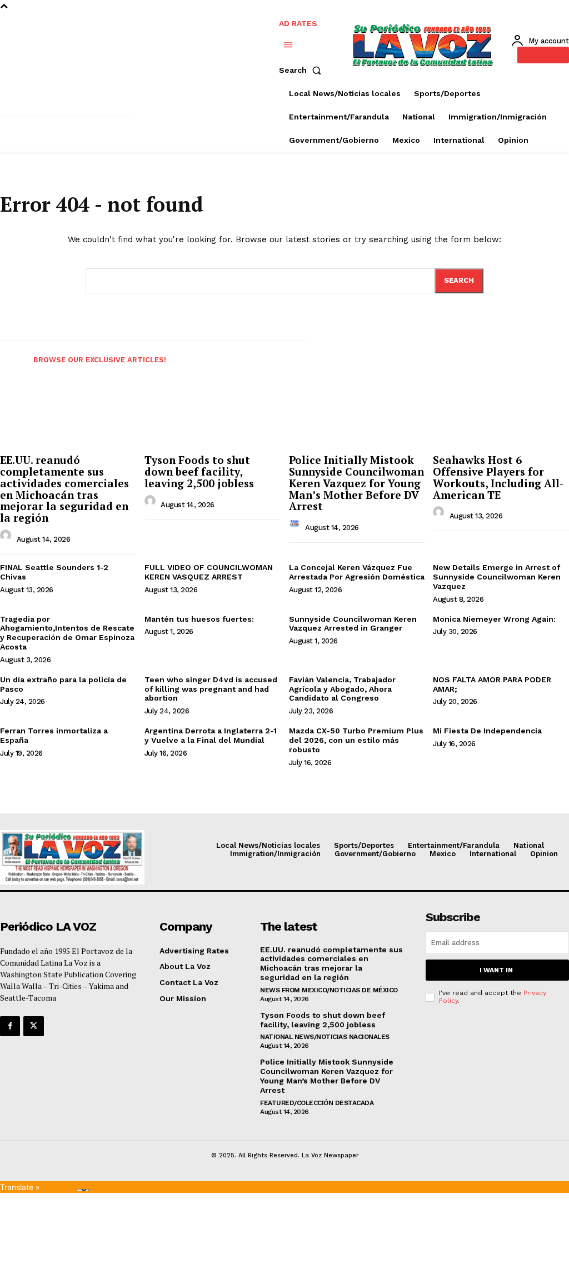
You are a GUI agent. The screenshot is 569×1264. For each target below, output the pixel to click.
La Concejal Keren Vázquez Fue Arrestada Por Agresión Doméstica (357, 572)
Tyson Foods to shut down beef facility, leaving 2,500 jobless (199, 471)
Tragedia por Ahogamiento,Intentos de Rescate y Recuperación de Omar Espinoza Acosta (67, 632)
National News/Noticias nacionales (325, 1037)
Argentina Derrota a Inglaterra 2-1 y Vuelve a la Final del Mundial (210, 735)
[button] (302, 70)
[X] (33, 1026)
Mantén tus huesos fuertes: (199, 618)
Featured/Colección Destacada (316, 1103)
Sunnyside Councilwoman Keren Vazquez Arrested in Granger (353, 623)
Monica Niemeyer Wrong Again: (494, 618)
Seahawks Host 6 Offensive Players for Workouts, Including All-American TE (498, 477)
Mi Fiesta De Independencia (487, 730)
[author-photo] (7, 538)
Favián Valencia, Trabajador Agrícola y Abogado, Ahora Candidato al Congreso (342, 689)
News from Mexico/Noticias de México (329, 990)
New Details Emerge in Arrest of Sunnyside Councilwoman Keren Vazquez (497, 577)
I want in (496, 970)
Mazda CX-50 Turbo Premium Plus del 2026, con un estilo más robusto (356, 740)
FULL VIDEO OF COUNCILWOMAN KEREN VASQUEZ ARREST (208, 572)
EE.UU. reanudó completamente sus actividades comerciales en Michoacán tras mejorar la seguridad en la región (64, 488)
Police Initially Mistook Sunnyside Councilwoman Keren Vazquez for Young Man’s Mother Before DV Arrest (356, 483)
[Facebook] (10, 1026)
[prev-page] (10, 357)
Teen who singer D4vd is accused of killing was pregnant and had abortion (210, 689)
